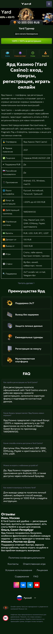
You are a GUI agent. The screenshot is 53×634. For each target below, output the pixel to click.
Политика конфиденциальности (26, 557)
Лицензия (42, 570)
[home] (26, 4)
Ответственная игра (34, 563)
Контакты (13, 563)
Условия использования (18, 570)
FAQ (35, 576)
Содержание (22, 576)
